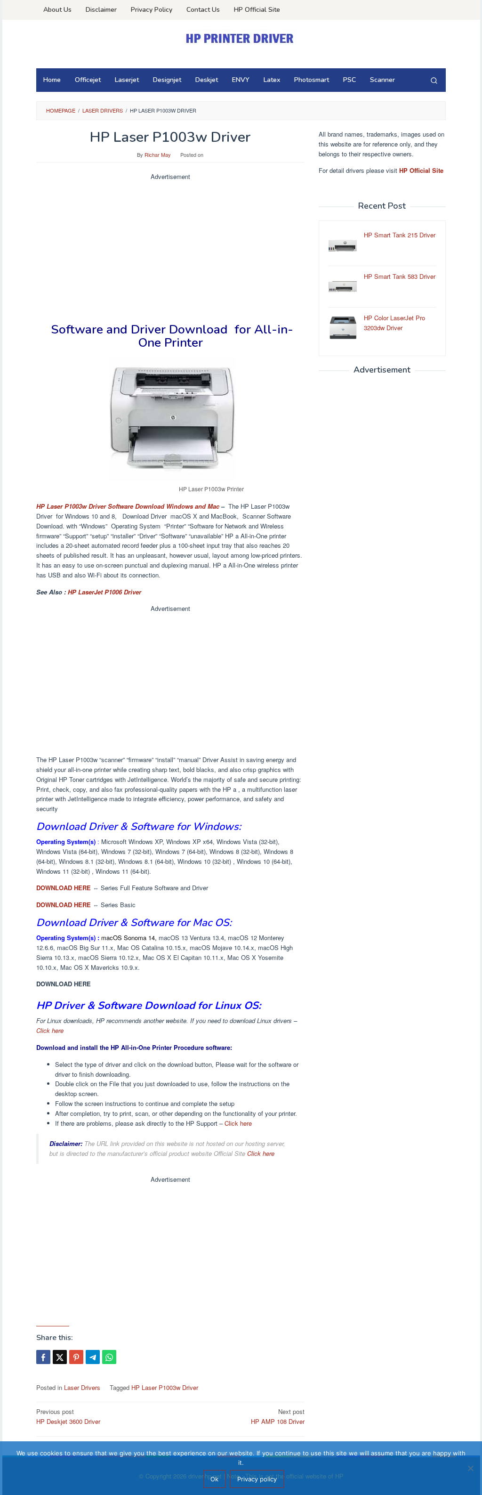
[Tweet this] (60, 1357)
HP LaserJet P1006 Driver (104, 591)
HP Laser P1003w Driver (164, 1387)
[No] (470, 1468)
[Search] (434, 80)
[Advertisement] (170, 248)
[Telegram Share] (93, 1357)
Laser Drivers (82, 1387)
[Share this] (43, 1357)
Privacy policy (257, 1479)
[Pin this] (76, 1357)
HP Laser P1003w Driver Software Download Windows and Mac (127, 506)
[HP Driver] (241, 38)
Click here (50, 1030)
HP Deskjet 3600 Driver (68, 1416)
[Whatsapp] (109, 1357)
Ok (214, 1479)
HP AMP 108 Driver (278, 1416)
